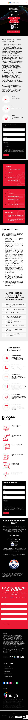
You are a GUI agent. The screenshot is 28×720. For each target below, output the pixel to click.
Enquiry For (6, 143)
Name (4, 127)
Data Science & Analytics (8, 668)
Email (4, 132)
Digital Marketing (7, 671)
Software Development (8, 676)
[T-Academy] (14, 3)
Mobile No (5, 137)
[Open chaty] (24, 717)
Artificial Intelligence (7, 666)
